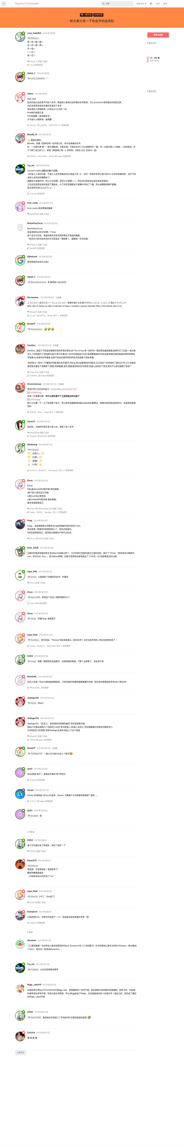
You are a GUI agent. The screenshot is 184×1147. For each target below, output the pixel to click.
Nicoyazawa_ (36, 329)
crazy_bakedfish (38, 79)
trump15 (35, 450)
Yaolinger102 (36, 754)
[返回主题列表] (3, 3)
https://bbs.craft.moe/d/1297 (64, 389)
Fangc (33, 619)
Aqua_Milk (35, 597)
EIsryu (33, 577)
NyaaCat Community (27, 3)
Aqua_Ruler (36, 1018)
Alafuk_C (35, 38)
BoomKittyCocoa (38, 282)
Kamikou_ (35, 640)
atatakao (34, 970)
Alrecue (34, 866)
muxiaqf (34, 816)
